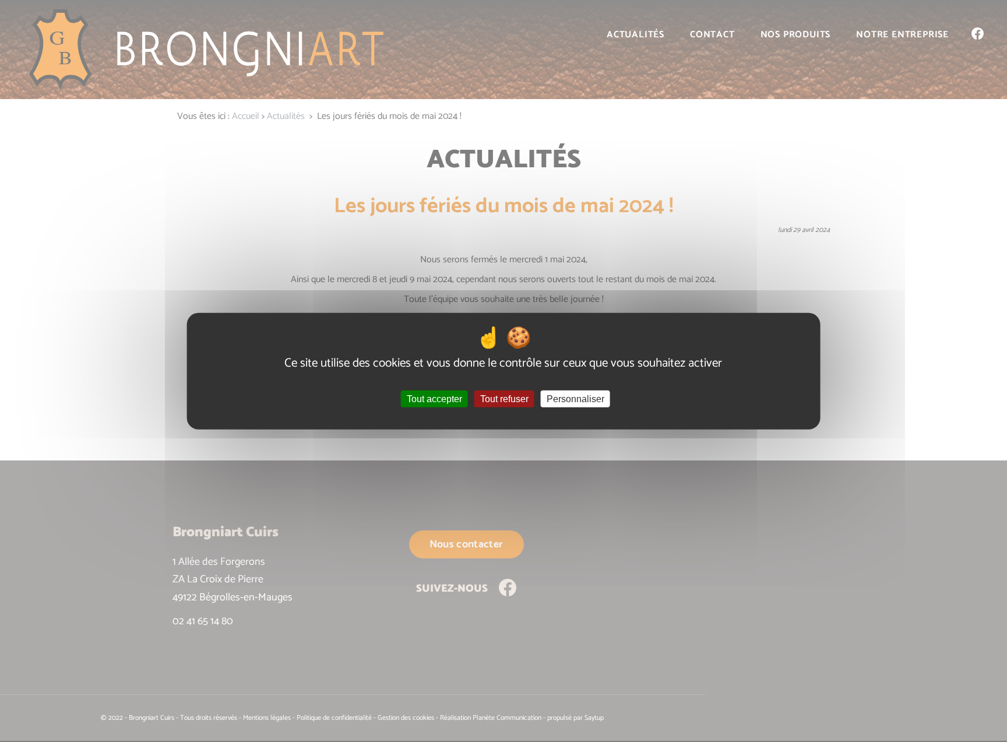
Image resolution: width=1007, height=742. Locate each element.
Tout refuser (504, 399)
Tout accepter (434, 399)
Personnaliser (575, 399)
